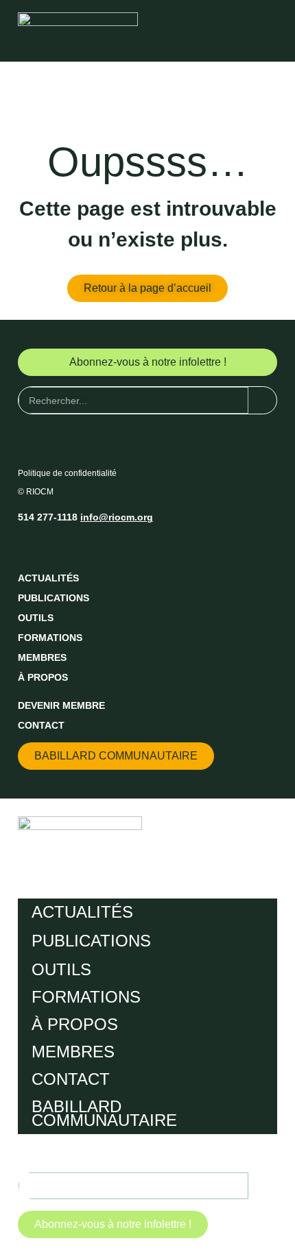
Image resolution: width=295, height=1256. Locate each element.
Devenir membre (61, 705)
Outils (36, 617)
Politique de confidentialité (67, 473)
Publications (53, 597)
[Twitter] (54, 546)
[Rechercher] (262, 400)
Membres (42, 657)
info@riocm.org (116, 517)
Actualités (48, 578)
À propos (43, 677)
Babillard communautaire (104, 1113)
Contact (41, 725)
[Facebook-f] (29, 546)
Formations (50, 637)
